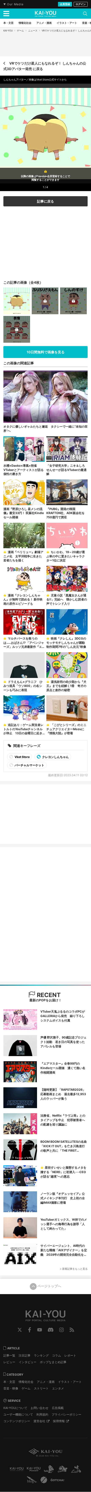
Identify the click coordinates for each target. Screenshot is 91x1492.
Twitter (19, 1329)
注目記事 (24, 1355)
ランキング (41, 1355)
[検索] (85, 13)
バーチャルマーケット (29, 765)
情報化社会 (26, 1382)
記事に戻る (45, 201)
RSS (72, 1329)
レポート (70, 1355)
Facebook (29, 1329)
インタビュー (27, 1362)
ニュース (32, 30)
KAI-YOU (8, 30)
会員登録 (65, 4)
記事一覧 (9, 1355)
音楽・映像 (10, 1388)
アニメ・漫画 (46, 1382)
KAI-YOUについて (15, 1408)
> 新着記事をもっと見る (74, 1268)
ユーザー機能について (18, 1414)
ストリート (41, 1388)
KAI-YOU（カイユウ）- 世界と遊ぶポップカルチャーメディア (45, 14)
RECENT (48, 995)
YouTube (39, 1329)
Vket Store (22, 757)
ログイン (81, 4)
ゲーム (20, 30)
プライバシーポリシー (66, 1414)
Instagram (61, 1329)
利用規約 (42, 1414)
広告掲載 (58, 1408)
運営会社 (39, 1421)
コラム (56, 1355)
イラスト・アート (70, 1382)
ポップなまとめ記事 (53, 1362)
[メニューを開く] (6, 13)
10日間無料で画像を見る (46, 352)
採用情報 (59, 1421)
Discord (50, 1329)
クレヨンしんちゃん (55, 757)
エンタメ (58, 1388)
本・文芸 (9, 1382)
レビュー (9, 1362)
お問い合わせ (39, 1408)
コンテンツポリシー (16, 1421)
